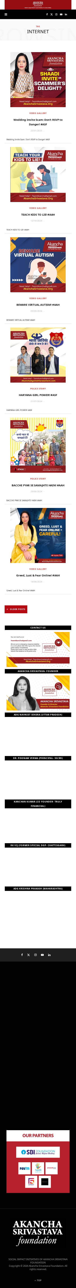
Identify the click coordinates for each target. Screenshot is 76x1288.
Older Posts (17, 609)
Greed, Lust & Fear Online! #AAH (38, 575)
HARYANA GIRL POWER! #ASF (38, 395)
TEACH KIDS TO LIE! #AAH (38, 214)
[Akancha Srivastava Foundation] (38, 5)
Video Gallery (38, 113)
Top (39, 1280)
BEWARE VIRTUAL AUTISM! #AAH (38, 304)
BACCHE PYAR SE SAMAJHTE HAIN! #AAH (38, 485)
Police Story (38, 388)
